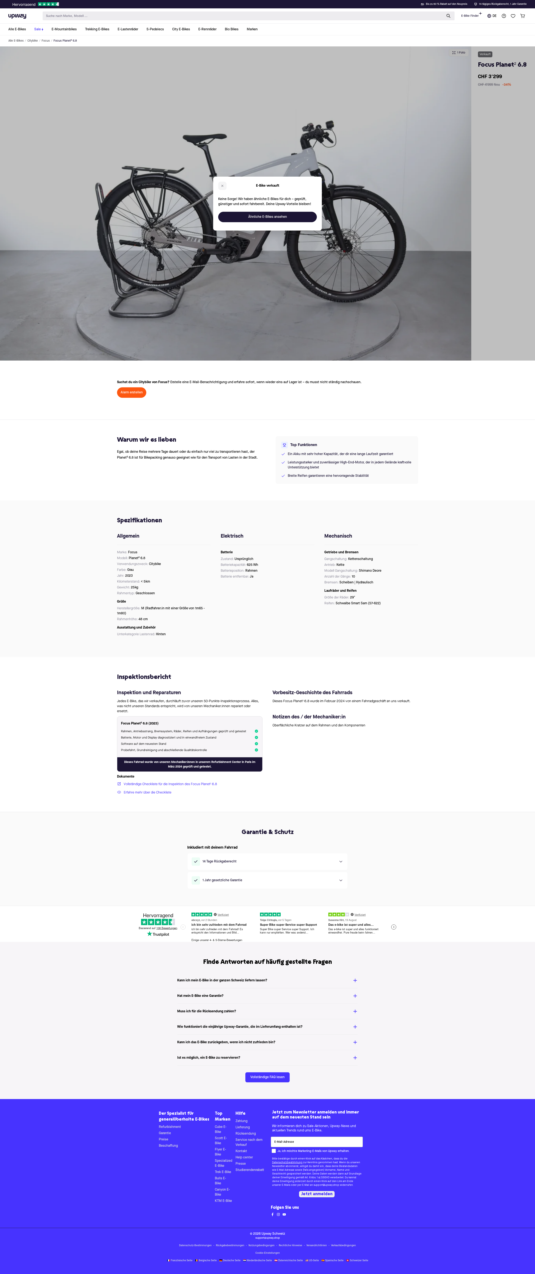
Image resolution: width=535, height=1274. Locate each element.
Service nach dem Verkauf (249, 1142)
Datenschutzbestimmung (287, 1162)
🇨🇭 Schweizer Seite (357, 1260)
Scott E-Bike (221, 1141)
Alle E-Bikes (16, 40)
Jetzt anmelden (316, 1194)
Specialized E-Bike (223, 1163)
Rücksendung (246, 1133)
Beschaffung (168, 1146)
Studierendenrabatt (250, 1170)
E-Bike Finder (470, 15)
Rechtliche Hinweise (290, 1245)
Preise (163, 1139)
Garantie (165, 1133)
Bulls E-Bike (220, 1181)
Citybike (32, 40)
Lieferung (243, 1127)
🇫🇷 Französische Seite (179, 1260)
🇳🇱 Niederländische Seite (257, 1260)
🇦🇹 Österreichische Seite (288, 1260)
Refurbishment (170, 1127)
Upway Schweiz (273, 1234)
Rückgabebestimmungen (230, 1245)
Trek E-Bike (223, 1172)
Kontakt (241, 1151)
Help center (244, 1157)
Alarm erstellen (132, 392)
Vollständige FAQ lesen (267, 1077)
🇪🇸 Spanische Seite (332, 1260)
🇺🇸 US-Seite (312, 1260)
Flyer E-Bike (220, 1152)
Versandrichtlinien (316, 1245)
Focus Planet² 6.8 (65, 40)
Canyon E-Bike (222, 1192)
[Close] (271, 3)
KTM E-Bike (223, 1201)
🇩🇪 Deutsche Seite (230, 1260)
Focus (46, 40)
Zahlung (241, 1121)
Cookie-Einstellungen (267, 1253)
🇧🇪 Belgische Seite (206, 1260)
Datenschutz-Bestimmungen (195, 1245)
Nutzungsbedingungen (261, 1245)
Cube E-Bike (221, 1129)
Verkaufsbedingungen (343, 1245)
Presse (241, 1164)
